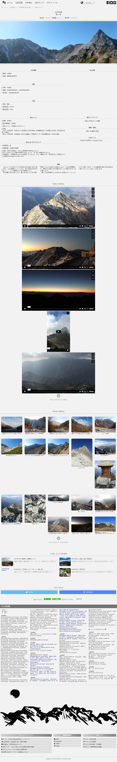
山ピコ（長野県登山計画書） (94, 747)
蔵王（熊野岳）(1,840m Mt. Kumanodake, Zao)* (45, 644)
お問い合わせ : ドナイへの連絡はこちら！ (16, 752)
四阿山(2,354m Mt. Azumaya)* (68, 620)
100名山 (28, 2)
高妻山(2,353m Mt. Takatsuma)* (73, 617)
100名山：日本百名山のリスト (12, 744)
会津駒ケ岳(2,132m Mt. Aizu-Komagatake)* (72, 611)
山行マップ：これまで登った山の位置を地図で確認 (18, 747)
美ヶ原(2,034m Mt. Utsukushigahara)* (70, 631)
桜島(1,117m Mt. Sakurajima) (46, 659)
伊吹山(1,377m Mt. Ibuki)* (38, 664)
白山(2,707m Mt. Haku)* (67, 626)
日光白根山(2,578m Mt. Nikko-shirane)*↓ (71, 629)
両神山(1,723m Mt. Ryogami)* (68, 623)
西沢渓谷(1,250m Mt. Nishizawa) (40, 640)
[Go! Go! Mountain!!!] (57, 599)
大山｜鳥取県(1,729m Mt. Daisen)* (70, 614)
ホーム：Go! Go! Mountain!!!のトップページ (16, 739)
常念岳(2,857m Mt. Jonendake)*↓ (41, 679)
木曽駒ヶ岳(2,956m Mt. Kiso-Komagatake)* (43, 668)
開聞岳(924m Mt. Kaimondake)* (40, 656)
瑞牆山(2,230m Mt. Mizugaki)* (69, 635)
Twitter (57, 743)
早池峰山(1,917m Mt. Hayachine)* (74, 625)
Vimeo (57, 746)
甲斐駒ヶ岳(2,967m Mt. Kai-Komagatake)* (71, 676)
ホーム (10, 2)
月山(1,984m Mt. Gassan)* (36, 645)
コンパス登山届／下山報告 (93, 744)
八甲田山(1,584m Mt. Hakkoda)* (74, 622)
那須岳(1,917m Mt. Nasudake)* (69, 628)
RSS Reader (40, 599)
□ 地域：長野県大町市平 (9, 76)
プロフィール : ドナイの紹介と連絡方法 (14, 749)
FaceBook (58, 741)
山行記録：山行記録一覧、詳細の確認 (15, 741)
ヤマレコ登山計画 (90, 739)
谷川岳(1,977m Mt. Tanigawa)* (40, 654)
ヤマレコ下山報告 (90, 741)
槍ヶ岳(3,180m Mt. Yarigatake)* (70, 638)
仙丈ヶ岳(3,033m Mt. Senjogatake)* (41, 667)
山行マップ (39, 2)
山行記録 (19, 2)
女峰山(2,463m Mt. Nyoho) (78, 612)
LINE (57, 739)
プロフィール (52, 2)
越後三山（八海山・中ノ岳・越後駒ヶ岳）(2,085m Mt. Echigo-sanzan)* (72, 616)
